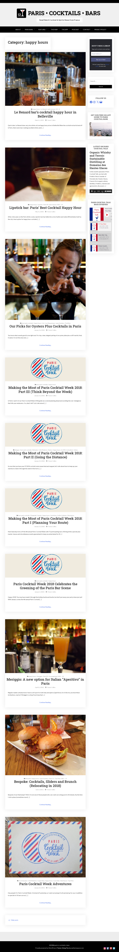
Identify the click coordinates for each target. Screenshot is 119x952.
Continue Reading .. (45, 135)
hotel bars (54, 515)
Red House (64, 880)
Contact (86, 29)
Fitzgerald (33, 515)
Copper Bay (41, 880)
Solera (76, 450)
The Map (54, 29)
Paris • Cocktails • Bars (62, 945)
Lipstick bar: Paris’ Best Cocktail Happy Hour (45, 207)
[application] (101, 191)
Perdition (68, 323)
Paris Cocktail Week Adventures (45, 884)
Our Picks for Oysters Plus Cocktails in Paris (45, 326)
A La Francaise (23, 880)
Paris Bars (29, 29)
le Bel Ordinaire (62, 515)
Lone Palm (57, 880)
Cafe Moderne (43, 450)
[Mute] (105, 191)
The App (65, 29)
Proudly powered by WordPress (45, 948)
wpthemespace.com (77, 948)
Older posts (14, 920)
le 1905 (63, 450)
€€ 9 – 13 (60, 204)
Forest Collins (52, 120)
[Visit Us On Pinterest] (110, 948)
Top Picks (58, 778)
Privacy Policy (100, 29)
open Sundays (60, 323)
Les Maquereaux (50, 323)
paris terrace (51, 109)
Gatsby (39, 515)
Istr (43, 323)
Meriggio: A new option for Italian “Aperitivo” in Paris (45, 681)
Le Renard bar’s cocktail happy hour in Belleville (45, 114)
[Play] (92, 191)
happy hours (36, 109)
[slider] (109, 191)
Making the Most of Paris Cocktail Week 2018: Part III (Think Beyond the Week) (45, 389)
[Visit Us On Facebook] (107, 948)
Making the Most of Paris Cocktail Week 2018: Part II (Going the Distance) (45, 455)
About (18, 29)
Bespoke (28, 778)
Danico (50, 450)
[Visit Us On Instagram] (104, 948)
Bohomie (35, 450)
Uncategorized (53, 676)
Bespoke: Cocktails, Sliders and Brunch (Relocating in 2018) (45, 783)
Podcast (75, 29)
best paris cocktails (27, 323)
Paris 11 (51, 778)
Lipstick (40, 204)
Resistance (71, 515)
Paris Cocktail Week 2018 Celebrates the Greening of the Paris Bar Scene (45, 586)
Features (41, 29)
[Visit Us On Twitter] (113, 948)
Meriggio (39, 676)
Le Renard (44, 109)
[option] (101, 227)
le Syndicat (70, 450)
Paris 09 (45, 204)
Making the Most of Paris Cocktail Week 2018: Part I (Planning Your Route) (45, 520)
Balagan (17, 450)
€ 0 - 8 (58, 109)
